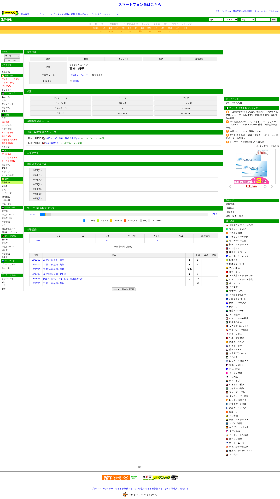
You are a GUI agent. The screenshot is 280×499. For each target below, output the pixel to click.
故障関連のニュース (38, 121)
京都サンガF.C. (236, 365)
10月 (163, 28)
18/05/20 (36, 283)
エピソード (7, 193)
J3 (102, 24)
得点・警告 (7, 204)
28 (120, 31)
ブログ (5, 271)
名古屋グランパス (237, 353)
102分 (214, 214)
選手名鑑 (6, 182)
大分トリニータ (236, 443)
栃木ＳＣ (233, 260)
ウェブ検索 (61, 103)
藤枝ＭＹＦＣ (235, 349)
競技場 (5, 211)
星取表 (5, 257)
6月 (136, 28)
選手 (4, 289)
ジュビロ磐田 (235, 345)
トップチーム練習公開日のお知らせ (247, 142)
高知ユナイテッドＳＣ (240, 419)
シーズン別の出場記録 (123, 289)
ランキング (58, 14)
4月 (123, 28)
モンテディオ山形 (237, 240)
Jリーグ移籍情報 (234, 103)
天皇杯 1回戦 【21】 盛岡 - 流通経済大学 (63, 278)
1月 (104, 28)
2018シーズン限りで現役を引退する (62, 138)
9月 (155, 28)
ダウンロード (8, 279)
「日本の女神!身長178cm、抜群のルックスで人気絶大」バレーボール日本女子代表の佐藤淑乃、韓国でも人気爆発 (252, 115)
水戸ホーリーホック (238, 256)
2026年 (96, 28)
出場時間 (6, 200)
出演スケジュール (37, 164)
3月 (117, 28)
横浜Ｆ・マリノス (237, 303)
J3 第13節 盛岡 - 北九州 (54, 274)
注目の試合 (81, 14)
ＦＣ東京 (233, 287)
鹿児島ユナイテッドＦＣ (241, 450)
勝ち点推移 (7, 218)
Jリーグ (60, 113)
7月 (142, 28)
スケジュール (112, 14)
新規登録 (6, 72)
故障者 (67, 14)
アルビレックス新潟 (238, 330)
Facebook (185, 113)
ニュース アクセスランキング (243, 108)
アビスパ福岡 (235, 423)
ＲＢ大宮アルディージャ (241, 275)
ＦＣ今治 (233, 415)
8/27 (111, 31)
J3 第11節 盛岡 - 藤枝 (53, 283)
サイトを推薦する (124, 488)
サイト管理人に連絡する (176, 488)
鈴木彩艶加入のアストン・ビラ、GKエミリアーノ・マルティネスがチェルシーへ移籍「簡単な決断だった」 (251, 124)
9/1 (159, 31)
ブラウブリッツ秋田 (238, 236)
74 (156, 240)
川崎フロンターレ (237, 299)
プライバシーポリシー (102, 488)
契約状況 (6, 197)
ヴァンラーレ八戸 (237, 229)
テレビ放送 (7, 125)
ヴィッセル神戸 (236, 384)
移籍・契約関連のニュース (42, 132)
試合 (4, 100)
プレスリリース (46, 14)
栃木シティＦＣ (236, 264)
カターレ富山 (235, 334)
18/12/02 (36, 260)
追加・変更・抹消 (234, 216)
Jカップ (145, 24)
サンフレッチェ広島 (238, 396)
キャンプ (6, 147)
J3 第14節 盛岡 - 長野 (53, 269)
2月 (110, 28)
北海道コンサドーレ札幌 (241, 225)
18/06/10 (36, 274)
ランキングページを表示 (267, 146)
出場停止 (230, 212)
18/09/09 (36, 264)
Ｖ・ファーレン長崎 (238, 435)
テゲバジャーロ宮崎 (238, 447)
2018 (32, 214)
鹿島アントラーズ (237, 252)
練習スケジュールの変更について (246, 131)
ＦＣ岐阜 (233, 357)
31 (150, 31)
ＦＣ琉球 (233, 454)
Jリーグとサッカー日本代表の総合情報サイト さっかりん (241, 11)
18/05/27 (36, 278)
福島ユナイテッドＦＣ (240, 244)
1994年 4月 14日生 (79, 75)
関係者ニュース (9, 229)
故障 (48, 59)
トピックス (7, 90)
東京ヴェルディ (236, 291)
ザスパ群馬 (234, 268)
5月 (129, 28)
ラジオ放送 (7, 129)
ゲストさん (274, 11)
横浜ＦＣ (233, 306)
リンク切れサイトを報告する (149, 488)
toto (95, 14)
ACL (166, 24)
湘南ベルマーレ (236, 310)
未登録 (75, 81)
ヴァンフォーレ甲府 (238, 318)
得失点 (5, 250)
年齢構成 (6, 222)
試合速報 (25, 14)
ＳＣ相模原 (234, 314)
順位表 (5, 239)
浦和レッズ (234, 271)
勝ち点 (5, 243)
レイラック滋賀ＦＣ (238, 361)
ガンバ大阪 (234, 369)
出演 (161, 59)
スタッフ (6, 225)
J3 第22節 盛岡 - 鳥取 (53, 264)
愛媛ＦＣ (233, 412)
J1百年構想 (112, 24)
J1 (89, 24)
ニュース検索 (186, 103)
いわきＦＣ (234, 248)
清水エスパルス (236, 341)
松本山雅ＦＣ (235, 322)
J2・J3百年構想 (130, 24)
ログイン (6, 68)
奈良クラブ (234, 380)
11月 (170, 28)
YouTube (186, 108)
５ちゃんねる (60, 108)
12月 (178, 28)
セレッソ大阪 (235, 373)
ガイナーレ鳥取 (236, 388)
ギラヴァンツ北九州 (238, 427)
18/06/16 (36, 269)
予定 (185, 28)
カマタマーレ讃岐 (237, 404)
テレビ (90, 14)
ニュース (34, 14)
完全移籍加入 (51, 143)
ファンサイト (8, 104)
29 (130, 31)
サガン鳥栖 (234, 431)
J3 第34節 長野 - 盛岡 (53, 260)
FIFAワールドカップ (182, 24)
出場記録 (199, 59)
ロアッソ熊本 (235, 439)
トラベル (102, 14)
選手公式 (6, 107)
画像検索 (123, 103)
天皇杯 (156, 24)
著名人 (5, 111)
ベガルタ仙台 (235, 233)
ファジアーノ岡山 (237, 392)
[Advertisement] (140, 41)
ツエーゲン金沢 (236, 338)
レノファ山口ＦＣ (237, 400)
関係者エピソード (10, 232)
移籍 (73, 14)
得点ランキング (9, 214)
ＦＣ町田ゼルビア (237, 295)
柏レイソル (234, 283)
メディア (6, 172)
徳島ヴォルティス (237, 408)
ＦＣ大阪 (233, 377)
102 (107, 240)
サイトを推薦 (8, 175)
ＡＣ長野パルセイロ (238, 326)
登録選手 (230, 204)
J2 (96, 24)
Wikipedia (122, 113)
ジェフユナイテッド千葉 (241, 279)
